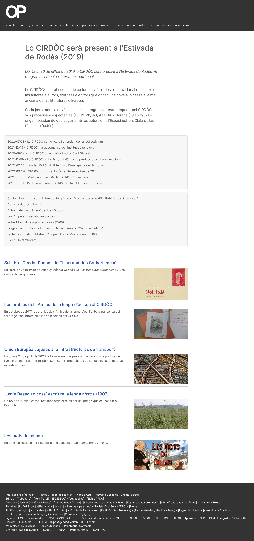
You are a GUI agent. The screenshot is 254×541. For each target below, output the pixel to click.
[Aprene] (189, 518)
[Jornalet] (29, 494)
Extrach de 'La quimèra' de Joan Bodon (35, 210)
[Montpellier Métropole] (78, 525)
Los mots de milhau (23, 435)
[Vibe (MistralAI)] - (81, 529)
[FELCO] (49, 518)
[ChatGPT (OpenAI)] (55, 529)
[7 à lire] (235, 518)
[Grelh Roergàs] (218, 518)
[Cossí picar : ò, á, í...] (77, 514)
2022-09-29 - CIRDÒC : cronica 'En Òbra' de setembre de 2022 (52, 171)
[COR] (60, 518)
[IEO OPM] (41, 522)
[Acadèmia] (105, 518)
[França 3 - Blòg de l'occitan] (55, 494)
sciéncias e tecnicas (64, 25)
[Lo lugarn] (23, 510)
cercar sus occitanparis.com (171, 25)
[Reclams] (44, 506)
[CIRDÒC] (72, 518)
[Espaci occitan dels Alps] (141, 502)
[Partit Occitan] (57, 510)
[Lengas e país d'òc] (78, 506)
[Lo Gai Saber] (27, 506)
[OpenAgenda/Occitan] (64, 522)
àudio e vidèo (136, 25)
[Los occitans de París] (29, 514)
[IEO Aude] (25, 522)
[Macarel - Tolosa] (210, 502)
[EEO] (177, 518)
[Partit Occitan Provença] (115, 510)
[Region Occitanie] (50, 525)
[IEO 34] (132, 518)
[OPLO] (157, 518)
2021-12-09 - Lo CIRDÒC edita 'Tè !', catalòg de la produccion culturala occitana (64, 159)
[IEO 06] (145, 518)
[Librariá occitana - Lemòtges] (178, 502)
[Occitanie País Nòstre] (84, 510)
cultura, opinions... (32, 25)
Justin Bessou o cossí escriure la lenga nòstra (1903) (56, 393)
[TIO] (20, 518)
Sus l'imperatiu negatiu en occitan (31, 216)
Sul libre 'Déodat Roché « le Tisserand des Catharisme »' (60, 262)
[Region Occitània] (189, 510)
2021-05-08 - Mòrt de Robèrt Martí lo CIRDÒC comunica (47, 177)
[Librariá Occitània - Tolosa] (34, 502)
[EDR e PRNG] (95, 498)
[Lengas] (58, 506)
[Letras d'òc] (76, 498)
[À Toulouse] (28, 525)
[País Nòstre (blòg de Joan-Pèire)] (154, 510)
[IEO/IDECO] (58, 498)
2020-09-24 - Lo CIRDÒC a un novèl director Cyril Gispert (48, 153)
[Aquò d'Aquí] (84, 494)
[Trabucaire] (23, 498)
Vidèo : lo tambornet (21, 240)
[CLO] (167, 518)
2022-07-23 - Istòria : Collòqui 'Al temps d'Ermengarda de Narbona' (55, 165)
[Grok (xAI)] (100, 529)
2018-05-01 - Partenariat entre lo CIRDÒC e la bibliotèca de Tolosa (54, 183)
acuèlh (10, 25)
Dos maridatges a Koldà (24, 204)
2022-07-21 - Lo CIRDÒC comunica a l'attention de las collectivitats (55, 141)
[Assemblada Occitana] (217, 510)
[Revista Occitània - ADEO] (110, 506)
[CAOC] (119, 518)
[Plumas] (134, 506)
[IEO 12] (201, 518)
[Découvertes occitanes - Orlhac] (103, 502)
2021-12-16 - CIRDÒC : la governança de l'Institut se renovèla (50, 147)
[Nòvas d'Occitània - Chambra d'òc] (117, 494)
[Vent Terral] (41, 498)
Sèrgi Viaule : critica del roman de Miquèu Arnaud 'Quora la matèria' (55, 228)
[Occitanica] (88, 518)
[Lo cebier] (39, 510)
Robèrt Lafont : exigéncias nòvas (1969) (35, 222)
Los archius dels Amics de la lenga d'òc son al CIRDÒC (58, 304)
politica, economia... (96, 25)
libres (119, 25)
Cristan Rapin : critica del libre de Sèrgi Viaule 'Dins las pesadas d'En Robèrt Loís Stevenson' (72, 198)
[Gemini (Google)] (29, 529)
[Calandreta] (33, 518)
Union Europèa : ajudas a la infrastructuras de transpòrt (59, 349)
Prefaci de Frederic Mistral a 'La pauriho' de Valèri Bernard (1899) (53, 234)
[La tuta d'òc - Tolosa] (67, 502)
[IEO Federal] (89, 522)
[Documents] (54, 514)
